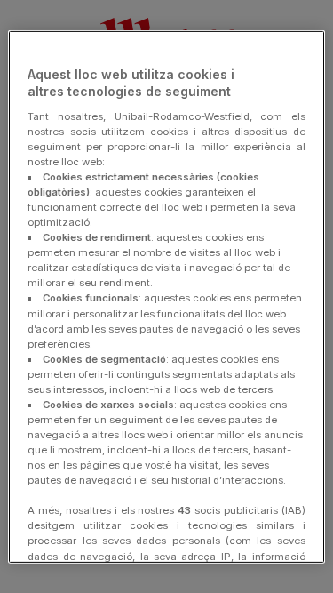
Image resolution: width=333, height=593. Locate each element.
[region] (166, 296)
